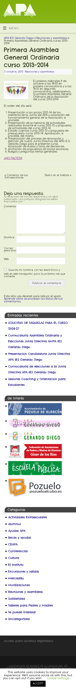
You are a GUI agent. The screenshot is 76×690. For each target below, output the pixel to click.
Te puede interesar (22, 612)
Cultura (13, 558)
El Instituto (16, 565)
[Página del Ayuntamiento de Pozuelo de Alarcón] (35, 414)
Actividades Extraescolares (27, 517)
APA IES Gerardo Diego (19, 38)
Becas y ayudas (19, 537)
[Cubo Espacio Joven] (35, 496)
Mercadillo (16, 578)
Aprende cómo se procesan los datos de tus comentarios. (33, 300)
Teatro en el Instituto (58, 175)
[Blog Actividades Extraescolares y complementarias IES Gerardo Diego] (35, 427)
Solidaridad (16, 598)
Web (6, 259)
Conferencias (18, 551)
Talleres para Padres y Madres (30, 605)
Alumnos (14, 524)
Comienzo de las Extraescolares (16, 176)
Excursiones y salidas (23, 571)
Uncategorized (19, 619)
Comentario (7, 207)
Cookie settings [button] (58, 678)
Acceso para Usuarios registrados (28, 641)
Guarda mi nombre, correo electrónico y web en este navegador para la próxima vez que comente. (34, 273)
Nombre (7, 238)
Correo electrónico (7, 250)
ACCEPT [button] (38, 683)
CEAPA (13, 544)
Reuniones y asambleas (51, 38)
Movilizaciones (19, 585)
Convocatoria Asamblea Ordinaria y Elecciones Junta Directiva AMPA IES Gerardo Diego (35, 341)
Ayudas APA (16, 531)
